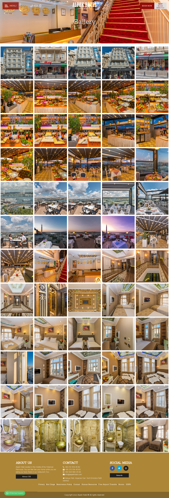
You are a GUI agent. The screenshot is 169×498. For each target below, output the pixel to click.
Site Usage (51, 484)
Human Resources (89, 484)
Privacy (41, 484)
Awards (119, 475)
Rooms (121, 484)
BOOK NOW (147, 6)
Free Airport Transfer (108, 484)
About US (26, 476)
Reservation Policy (64, 484)
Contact (77, 484)
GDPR (128, 484)
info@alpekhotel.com (73, 474)
